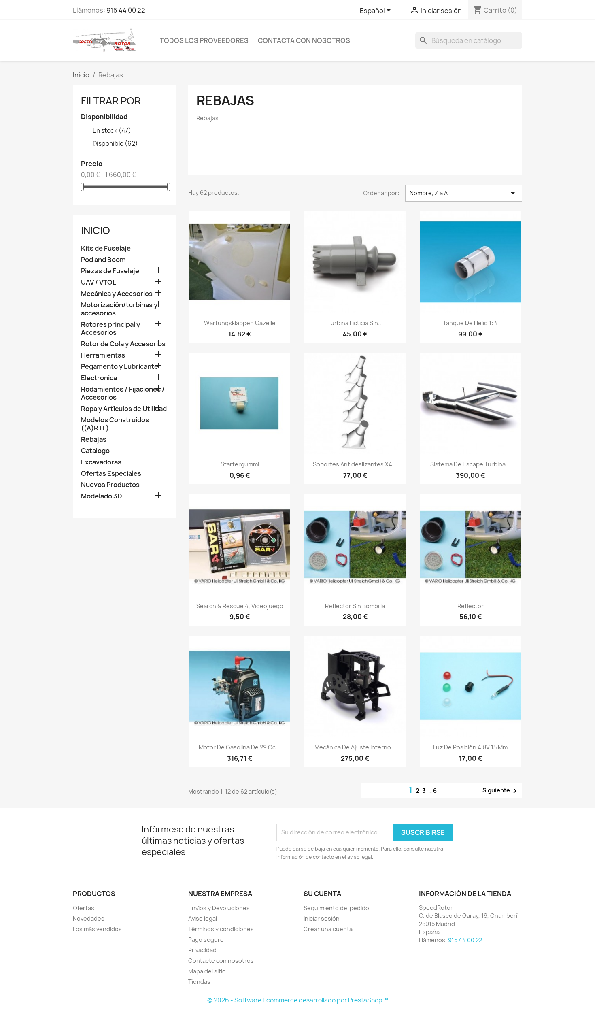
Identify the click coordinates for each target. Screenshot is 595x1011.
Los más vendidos (97, 929)
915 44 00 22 (125, 10)
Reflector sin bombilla (355, 606)
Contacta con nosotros (304, 40)
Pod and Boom (103, 259)
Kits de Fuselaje (106, 248)
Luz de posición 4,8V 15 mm (470, 747)
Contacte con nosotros (221, 960)
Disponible (115, 144)
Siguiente (501, 791)
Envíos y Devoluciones (219, 908)
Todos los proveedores (204, 40)
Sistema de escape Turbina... (470, 464)
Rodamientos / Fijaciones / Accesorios (123, 393)
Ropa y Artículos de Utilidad (124, 408)
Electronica (99, 378)
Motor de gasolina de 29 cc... (239, 747)
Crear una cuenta (328, 929)
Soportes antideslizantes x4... (355, 464)
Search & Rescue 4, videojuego (239, 606)
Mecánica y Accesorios (117, 293)
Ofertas (83, 908)
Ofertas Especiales (111, 473)
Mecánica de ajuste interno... (355, 747)
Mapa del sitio (207, 971)
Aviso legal (202, 918)
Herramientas (103, 355)
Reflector (470, 606)
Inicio (95, 230)
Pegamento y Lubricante (119, 366)
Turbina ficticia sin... (355, 323)
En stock (112, 131)
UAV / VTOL (98, 282)
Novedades (88, 918)
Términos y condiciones (221, 929)
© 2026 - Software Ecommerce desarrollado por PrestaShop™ (297, 1000)
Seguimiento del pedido (336, 908)
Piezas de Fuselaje (110, 271)
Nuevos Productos (110, 485)
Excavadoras (101, 462)
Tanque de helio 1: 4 (470, 323)
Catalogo (95, 451)
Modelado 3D (101, 496)
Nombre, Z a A (464, 193)
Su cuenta (322, 893)
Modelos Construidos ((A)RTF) (115, 424)
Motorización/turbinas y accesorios (119, 309)
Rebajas (93, 439)
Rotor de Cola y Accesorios (123, 344)
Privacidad (202, 950)
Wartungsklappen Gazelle (240, 323)
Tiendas (199, 981)
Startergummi (240, 464)
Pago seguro (206, 939)
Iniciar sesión (322, 918)
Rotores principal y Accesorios (110, 328)
